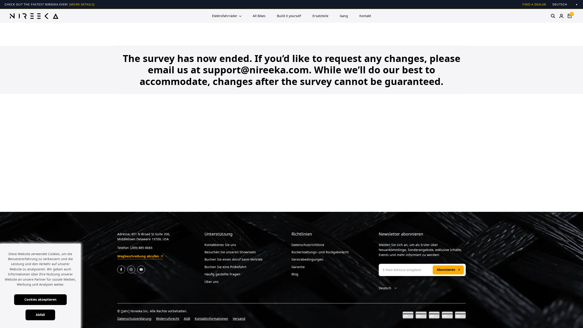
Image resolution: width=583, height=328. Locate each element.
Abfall (40, 315)
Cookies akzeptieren (40, 299)
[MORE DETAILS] (82, 4)
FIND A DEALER (534, 4)
